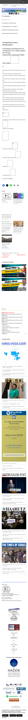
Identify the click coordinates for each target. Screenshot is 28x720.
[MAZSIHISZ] (9, 690)
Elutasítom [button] (19, 715)
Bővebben (4, 717)
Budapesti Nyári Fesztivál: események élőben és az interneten (7, 216)
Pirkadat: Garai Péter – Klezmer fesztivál (11, 275)
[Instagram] (18, 14)
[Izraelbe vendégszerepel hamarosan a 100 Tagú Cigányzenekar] (7, 238)
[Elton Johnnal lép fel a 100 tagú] (7, 196)
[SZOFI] (8, 694)
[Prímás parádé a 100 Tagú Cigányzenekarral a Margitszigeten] (18, 196)
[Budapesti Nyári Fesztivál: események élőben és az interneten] (7, 209)
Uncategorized (15, 253)
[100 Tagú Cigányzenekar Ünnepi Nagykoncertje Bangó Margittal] (7, 224)
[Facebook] (10, 14)
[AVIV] (7, 686)
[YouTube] (12, 14)
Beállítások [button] (5, 715)
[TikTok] (14, 14)
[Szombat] (19, 694)
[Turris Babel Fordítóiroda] (21, 690)
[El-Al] (16, 686)
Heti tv (4, 309)
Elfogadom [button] (12, 715)
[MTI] (14, 694)
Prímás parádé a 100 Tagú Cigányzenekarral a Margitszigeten (18, 201)
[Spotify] (16, 14)
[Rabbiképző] (22, 694)
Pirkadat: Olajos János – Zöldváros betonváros (12, 289)
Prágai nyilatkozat (21, 254)
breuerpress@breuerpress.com (12, 594)
